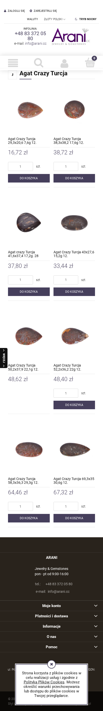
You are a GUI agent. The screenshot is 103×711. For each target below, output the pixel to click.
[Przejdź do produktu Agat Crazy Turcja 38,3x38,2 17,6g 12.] (74, 110)
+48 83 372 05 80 (30, 35)
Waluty (32, 19)
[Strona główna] (69, 36)
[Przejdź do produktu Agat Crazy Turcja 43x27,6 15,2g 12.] (74, 223)
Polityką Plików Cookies (44, 682)
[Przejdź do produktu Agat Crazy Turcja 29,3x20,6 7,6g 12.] (29, 110)
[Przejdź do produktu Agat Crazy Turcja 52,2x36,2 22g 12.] (74, 336)
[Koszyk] (90, 62)
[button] (13, 63)
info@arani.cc (35, 43)
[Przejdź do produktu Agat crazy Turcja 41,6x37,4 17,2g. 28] (29, 223)
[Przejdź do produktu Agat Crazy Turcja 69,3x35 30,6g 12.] (74, 449)
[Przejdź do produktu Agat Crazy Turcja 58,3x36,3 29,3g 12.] (29, 449)
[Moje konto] (64, 63)
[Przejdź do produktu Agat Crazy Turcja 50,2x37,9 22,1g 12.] (29, 336)
